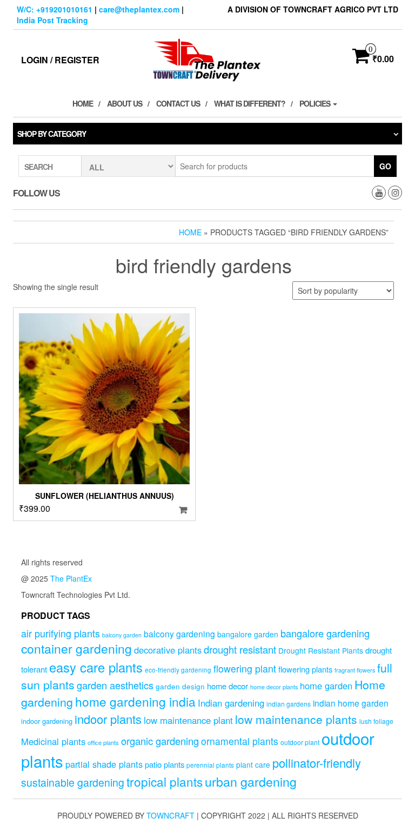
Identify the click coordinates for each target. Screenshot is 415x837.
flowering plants (305, 669)
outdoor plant (299, 742)
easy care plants (96, 667)
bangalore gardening (325, 633)
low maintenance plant (188, 720)
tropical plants (164, 781)
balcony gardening (179, 634)
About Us (124, 103)
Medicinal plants (53, 741)
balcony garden (122, 635)
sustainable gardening (72, 782)
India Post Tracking (52, 20)
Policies (315, 103)
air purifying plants (60, 633)
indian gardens (288, 703)
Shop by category (51, 133)
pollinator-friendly (316, 762)
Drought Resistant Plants (320, 650)
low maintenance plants (296, 719)
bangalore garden (247, 634)
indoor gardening (46, 721)
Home (82, 103)
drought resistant (240, 649)
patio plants (164, 764)
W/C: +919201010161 (54, 9)
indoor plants (108, 718)
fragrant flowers (354, 670)
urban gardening (251, 781)
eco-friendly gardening (178, 669)
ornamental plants (239, 741)
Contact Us (178, 103)
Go (385, 166)
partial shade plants (104, 763)
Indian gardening (231, 702)
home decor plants (274, 687)
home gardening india (135, 701)
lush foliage (376, 721)
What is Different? (249, 103)
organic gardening (160, 741)
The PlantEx (71, 578)
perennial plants (210, 764)
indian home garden (351, 703)
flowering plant (244, 668)
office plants (103, 742)
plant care (253, 764)
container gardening (76, 648)
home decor (227, 685)
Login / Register (60, 60)
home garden (326, 685)
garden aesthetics (115, 685)
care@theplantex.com (139, 9)
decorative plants (168, 649)
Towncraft (170, 815)
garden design (180, 686)
